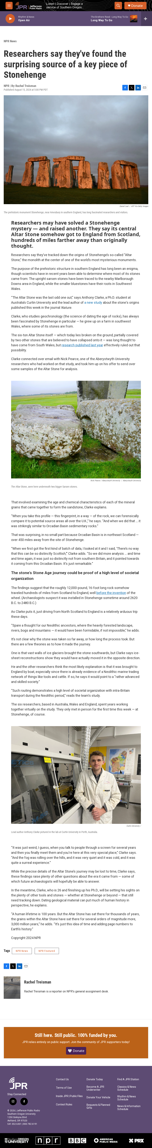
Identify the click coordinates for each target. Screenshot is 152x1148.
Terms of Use (64, 1087)
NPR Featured (47, 950)
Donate (137, 6)
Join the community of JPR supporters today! (100, 1042)
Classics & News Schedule (126, 1088)
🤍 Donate (76, 1050)
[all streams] (146, 18)
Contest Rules (64, 1104)
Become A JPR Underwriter (95, 1088)
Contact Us (62, 1079)
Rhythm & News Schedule (126, 1098)
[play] (10, 19)
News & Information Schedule (129, 1108)
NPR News (10, 41)
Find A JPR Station (128, 1079)
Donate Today (95, 1079)
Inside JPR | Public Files (69, 1096)
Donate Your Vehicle (98, 1097)
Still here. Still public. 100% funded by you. (76, 1035)
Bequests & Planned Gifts (98, 1106)
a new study (93, 302)
